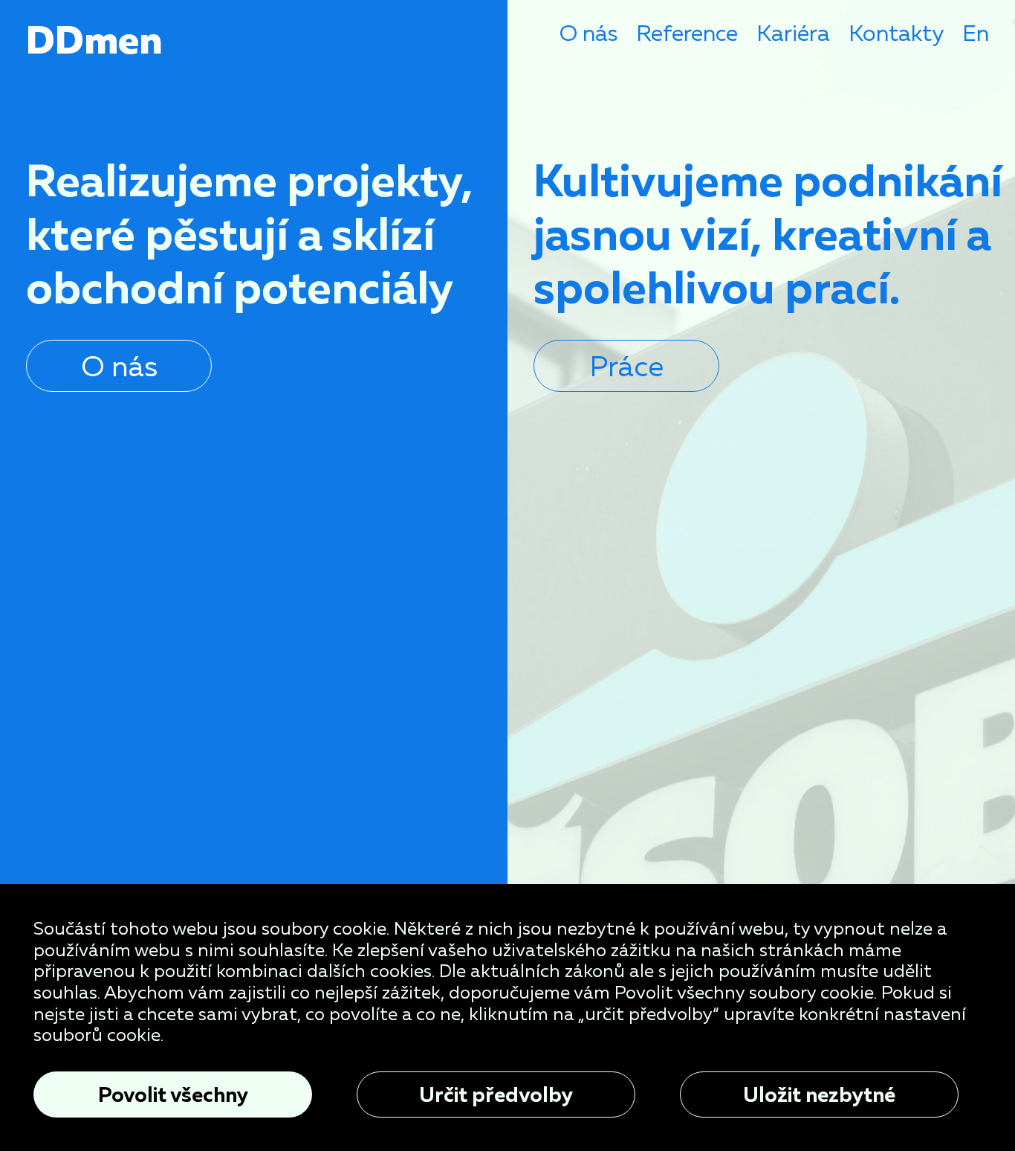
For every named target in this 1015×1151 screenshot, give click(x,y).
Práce (627, 365)
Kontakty (896, 33)
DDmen (94, 39)
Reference (687, 33)
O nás (588, 33)
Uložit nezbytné (819, 1094)
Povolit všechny (173, 1094)
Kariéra (793, 33)
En (975, 33)
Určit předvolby (496, 1094)
